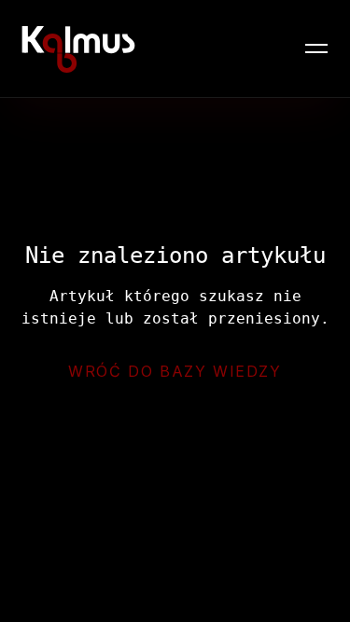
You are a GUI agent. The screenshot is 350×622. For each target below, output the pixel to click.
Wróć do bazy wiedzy (174, 371)
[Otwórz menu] (316, 48)
